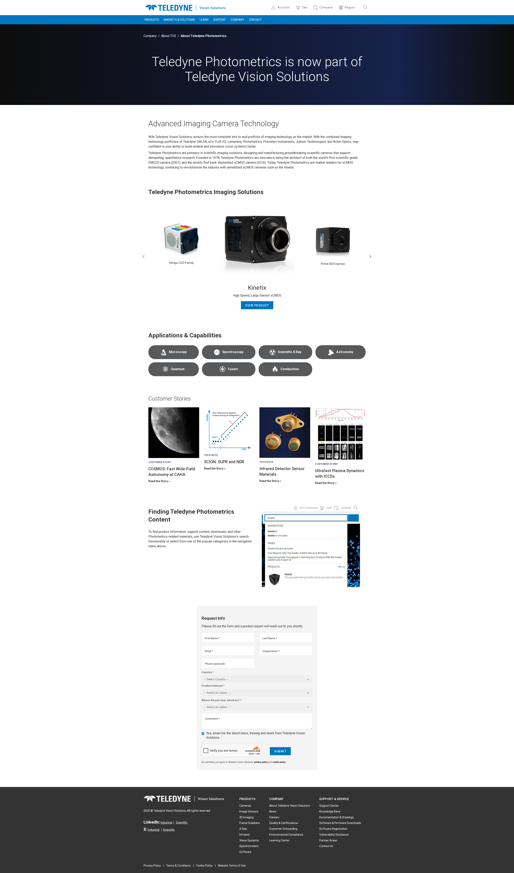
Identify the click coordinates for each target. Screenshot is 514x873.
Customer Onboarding (283, 828)
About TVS (168, 36)
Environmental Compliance (286, 834)
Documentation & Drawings (336, 817)
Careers (274, 817)
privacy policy (261, 762)
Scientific (182, 822)
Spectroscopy (233, 352)
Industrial (166, 822)
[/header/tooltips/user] (274, 7)
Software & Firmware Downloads (340, 823)
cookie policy (279, 762)
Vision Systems (249, 840)
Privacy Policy (152, 865)
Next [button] (370, 256)
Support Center (329, 805)
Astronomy (344, 352)
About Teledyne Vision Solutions (289, 805)
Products (151, 19)
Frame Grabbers (249, 823)
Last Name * (269, 638)
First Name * (212, 638)
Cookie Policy (204, 865)
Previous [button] (143, 256)
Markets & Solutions (179, 19)
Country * (208, 672)
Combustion (289, 369)
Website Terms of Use (232, 865)
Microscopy (178, 352)
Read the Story (158, 481)
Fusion (233, 369)
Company (237, 19)
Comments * (212, 718)
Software (245, 851)
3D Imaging (246, 817)
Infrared (244, 834)
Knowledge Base (329, 811)
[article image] (173, 432)
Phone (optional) (215, 663)
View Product (257, 305)
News (272, 811)
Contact (255, 19)
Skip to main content (257, 3)
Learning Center (279, 840)
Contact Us (326, 846)
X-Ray (243, 828)
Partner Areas (328, 840)
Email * (209, 651)
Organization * (271, 651)
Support (219, 19)
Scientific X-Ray (289, 352)
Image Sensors (248, 811)
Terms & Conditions (178, 865)
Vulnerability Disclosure (334, 834)
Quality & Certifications (283, 823)
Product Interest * (213, 685)
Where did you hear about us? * (221, 700)
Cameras (245, 805)
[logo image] (185, 7)
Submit (280, 751)
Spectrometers (249, 846)
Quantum (178, 369)
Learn (204, 19)
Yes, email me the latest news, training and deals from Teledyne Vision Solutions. (255, 735)
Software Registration (333, 828)
